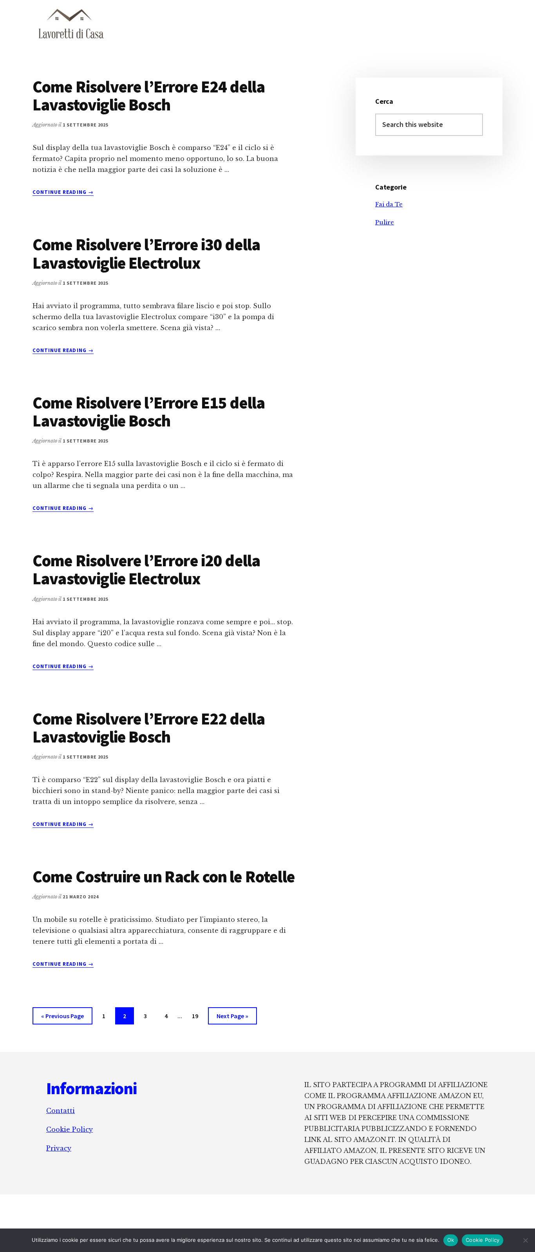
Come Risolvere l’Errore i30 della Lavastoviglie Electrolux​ (146, 253)
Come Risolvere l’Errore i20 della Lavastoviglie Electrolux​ (146, 569)
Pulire (384, 222)
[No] (525, 1240)
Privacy (58, 1148)
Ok (450, 1240)
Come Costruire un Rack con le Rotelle (164, 876)
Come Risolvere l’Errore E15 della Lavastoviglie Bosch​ (149, 411)
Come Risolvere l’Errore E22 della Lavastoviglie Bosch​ (149, 727)
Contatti (60, 1111)
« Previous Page (62, 1018)
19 (198, 1016)
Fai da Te (389, 204)
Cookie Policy (69, 1129)
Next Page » (232, 1018)
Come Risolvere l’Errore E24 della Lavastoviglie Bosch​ (149, 95)
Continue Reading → (63, 192)
